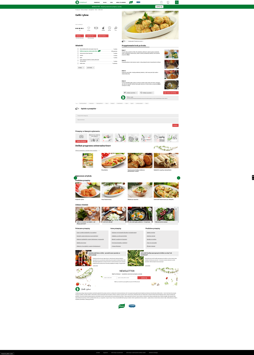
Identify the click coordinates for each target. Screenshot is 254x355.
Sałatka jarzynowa (81, 242)
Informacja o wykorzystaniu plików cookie (136, 352)
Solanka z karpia (151, 236)
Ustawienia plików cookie (7, 353)
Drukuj (78, 35)
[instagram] (253, 179)
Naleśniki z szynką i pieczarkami (162, 170)
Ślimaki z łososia (151, 246)
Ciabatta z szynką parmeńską (119, 236)
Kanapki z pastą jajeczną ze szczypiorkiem (87, 236)
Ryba (96, 9)
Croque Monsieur (116, 246)
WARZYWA (91, 103)
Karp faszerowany (106, 199)
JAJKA (132, 103)
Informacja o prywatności (117, 352)
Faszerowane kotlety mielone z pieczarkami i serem (136, 170)
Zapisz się (144, 278)
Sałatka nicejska (151, 232)
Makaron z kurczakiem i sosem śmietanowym (88, 246)
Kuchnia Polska (83, 103)
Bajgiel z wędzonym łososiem (119, 239)
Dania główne (91, 9)
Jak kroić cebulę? (108, 222)
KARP (147, 103)
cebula (112, 103)
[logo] (81, 2)
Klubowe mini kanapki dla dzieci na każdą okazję (124, 232)
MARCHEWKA (119, 103)
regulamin (105, 352)
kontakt (98, 352)
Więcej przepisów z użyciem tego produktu (86, 150)
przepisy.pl (80, 24)
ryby (107, 103)
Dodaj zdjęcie (81, 141)
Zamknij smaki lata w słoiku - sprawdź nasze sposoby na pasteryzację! (104, 253)
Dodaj (175, 125)
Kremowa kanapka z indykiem (119, 242)
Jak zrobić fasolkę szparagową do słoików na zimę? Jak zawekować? (156, 253)
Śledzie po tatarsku (133, 199)
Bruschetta (105, 170)
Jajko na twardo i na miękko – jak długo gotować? (86, 222)
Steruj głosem (147, 92)
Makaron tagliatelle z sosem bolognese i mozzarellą (90, 239)
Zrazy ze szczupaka (152, 242)
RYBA (127, 103)
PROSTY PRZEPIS (139, 103)
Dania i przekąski (84, 9)
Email (80, 67)
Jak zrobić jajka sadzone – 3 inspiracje (139, 222)
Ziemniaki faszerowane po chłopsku (164, 199)
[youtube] (253, 176)
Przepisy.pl (77, 9)
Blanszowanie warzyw (161, 222)
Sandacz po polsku (151, 239)
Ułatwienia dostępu (153, 352)
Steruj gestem (131, 92)
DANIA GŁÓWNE (99, 103)
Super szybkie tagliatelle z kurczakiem (86, 232)
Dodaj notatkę (171, 92)
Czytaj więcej (95, 265)
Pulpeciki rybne (79, 199)
